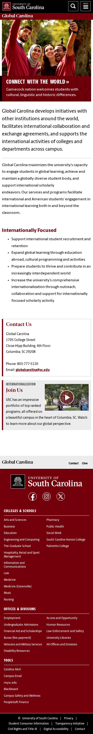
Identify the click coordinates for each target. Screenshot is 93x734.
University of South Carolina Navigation (86, 6)
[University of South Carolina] (46, 482)
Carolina (17, 16)
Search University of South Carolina (73, 6)
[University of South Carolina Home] (22, 5)
